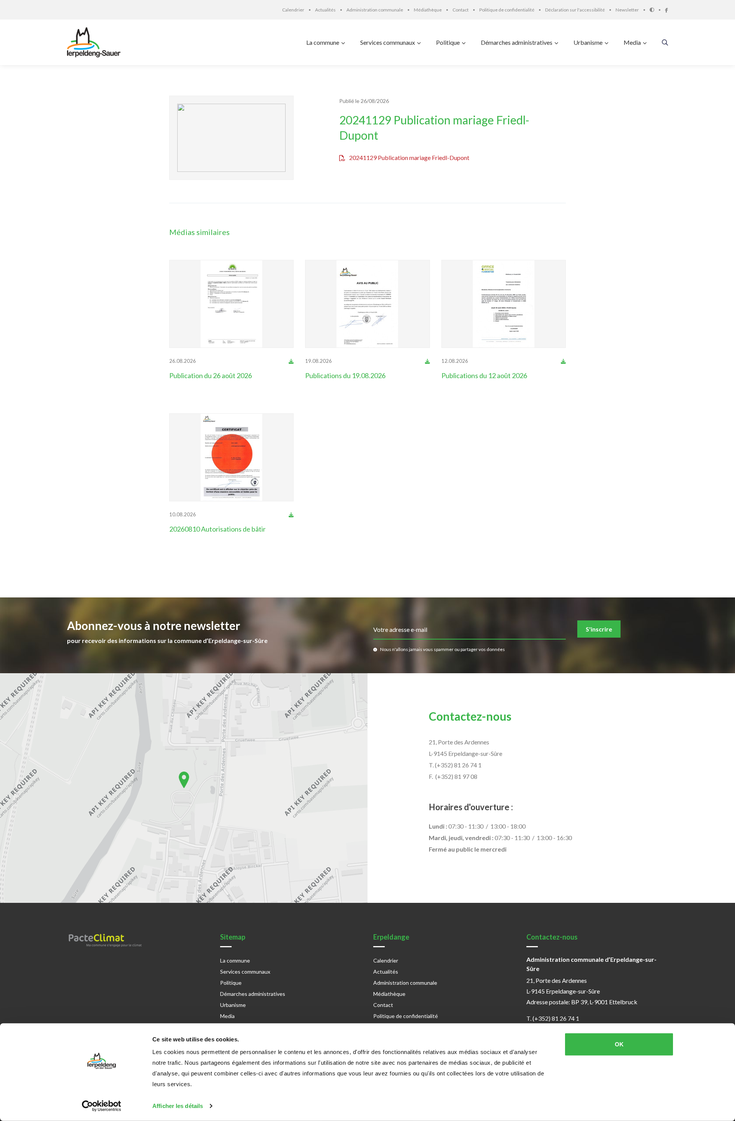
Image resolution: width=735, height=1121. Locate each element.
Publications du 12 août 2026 (484, 375)
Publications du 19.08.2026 (345, 375)
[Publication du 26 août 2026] (231, 304)
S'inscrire (599, 629)
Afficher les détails (177, 1106)
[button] (184, 780)
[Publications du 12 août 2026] (503, 304)
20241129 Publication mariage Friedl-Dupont (434, 127)
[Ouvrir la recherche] (665, 42)
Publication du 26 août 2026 (210, 375)
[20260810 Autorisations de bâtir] (231, 457)
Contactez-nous (470, 716)
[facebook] (666, 9)
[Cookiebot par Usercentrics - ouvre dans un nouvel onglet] (101, 1106)
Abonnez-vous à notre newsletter (153, 625)
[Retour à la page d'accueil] (95, 42)
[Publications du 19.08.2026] (367, 304)
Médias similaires (199, 232)
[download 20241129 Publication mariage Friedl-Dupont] (291, 361)
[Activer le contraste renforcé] (657, 10)
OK (619, 1044)
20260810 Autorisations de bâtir (217, 529)
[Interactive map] (184, 788)
